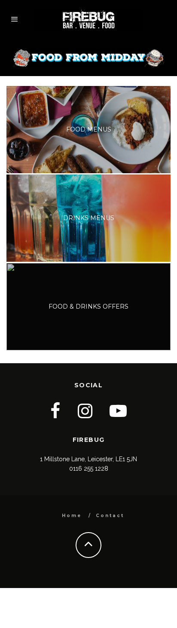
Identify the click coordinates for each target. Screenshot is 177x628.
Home (72, 515)
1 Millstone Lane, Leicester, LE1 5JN (88, 459)
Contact (110, 515)
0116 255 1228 (88, 468)
